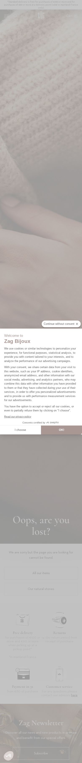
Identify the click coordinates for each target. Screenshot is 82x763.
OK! (61, 429)
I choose (20, 429)
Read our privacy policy (17, 416)
